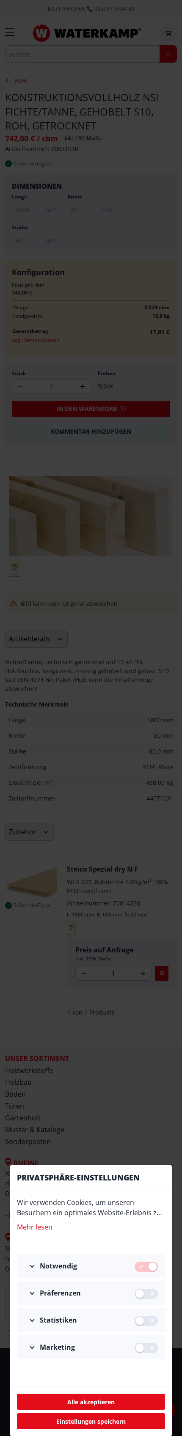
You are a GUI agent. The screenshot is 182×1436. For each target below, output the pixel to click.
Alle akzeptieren (91, 1402)
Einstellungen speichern (91, 1421)
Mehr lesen (34, 1227)
